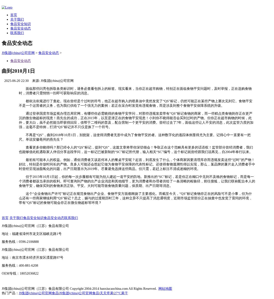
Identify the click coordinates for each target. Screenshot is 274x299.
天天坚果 (106, 293)
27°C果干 (121, 293)
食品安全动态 (20, 28)
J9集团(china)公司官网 (18, 53)
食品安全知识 (20, 24)
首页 (13, 15)
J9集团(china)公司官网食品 (39, 293)
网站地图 (165, 288)
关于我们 (17, 19)
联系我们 (17, 33)
